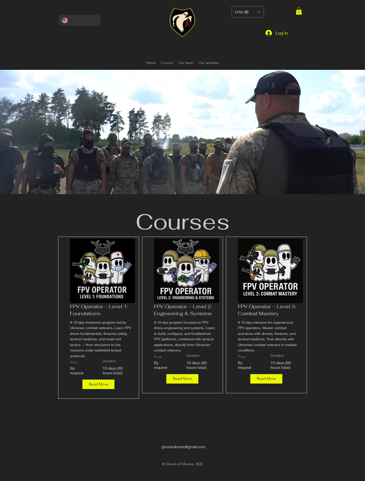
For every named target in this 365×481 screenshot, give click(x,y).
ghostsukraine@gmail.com (183, 446)
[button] (299, 11)
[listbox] (248, 11)
